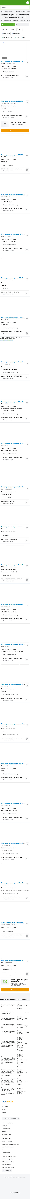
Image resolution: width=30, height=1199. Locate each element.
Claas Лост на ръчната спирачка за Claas (14, 922)
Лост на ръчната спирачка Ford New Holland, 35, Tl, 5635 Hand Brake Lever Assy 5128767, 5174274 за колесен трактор (8, 1081)
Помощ (4, 1112)
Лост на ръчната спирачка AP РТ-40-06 (13, 61)
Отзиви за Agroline (7, 1149)
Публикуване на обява (15, 130)
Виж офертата (15, 989)
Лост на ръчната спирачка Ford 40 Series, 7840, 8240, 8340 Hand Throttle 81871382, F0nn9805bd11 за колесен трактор (8, 1072)
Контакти (4, 1115)
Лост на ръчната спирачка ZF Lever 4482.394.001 (8, 1019)
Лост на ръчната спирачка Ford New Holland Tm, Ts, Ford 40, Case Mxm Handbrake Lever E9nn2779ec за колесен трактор (8, 1091)
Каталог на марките (7, 1152)
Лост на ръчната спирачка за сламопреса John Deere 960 (8, 1026)
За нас (3, 1109)
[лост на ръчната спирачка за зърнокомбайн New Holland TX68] (15, 950)
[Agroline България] (10, 2)
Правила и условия (7, 1141)
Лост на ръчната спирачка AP (8, 1005)
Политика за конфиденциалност (10, 1144)
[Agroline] (2, 11)
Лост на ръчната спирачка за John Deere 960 (8, 1032)
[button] (27, 2)
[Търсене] (27, 7)
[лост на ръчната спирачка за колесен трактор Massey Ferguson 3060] (15, 516)
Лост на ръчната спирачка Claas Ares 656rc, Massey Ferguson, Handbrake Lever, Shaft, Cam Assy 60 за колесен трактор (8, 1044)
